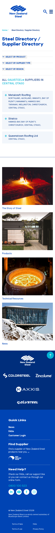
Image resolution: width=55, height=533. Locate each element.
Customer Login (17, 435)
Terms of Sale (17, 524)
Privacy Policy (38, 529)
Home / (5, 30)
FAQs (11, 431)
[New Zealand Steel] (18, 19)
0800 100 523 (17, 486)
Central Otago (13, 83)
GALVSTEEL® (16, 80)
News (11, 427)
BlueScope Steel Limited (18, 516)
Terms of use (17, 529)
